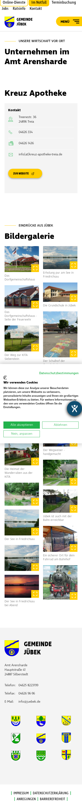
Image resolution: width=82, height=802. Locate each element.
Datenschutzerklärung (51, 793)
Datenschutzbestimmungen (59, 373)
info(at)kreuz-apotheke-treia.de (40, 154)
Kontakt (36, 8)
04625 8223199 (28, 685)
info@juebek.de (29, 701)
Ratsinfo (19, 8)
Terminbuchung (64, 2)
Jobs (5, 8)
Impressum (21, 793)
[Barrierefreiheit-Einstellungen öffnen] (74, 408)
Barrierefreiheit (52, 799)
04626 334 (26, 132)
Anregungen (26, 799)
